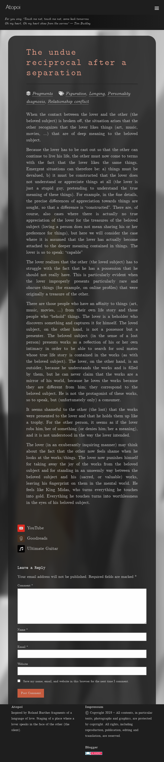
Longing (97, 93)
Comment (25, 585)
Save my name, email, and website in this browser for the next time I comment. (76, 681)
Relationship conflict (68, 101)
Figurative (76, 93)
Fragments (42, 93)
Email (23, 647)
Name (23, 630)
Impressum (94, 707)
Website (23, 664)
